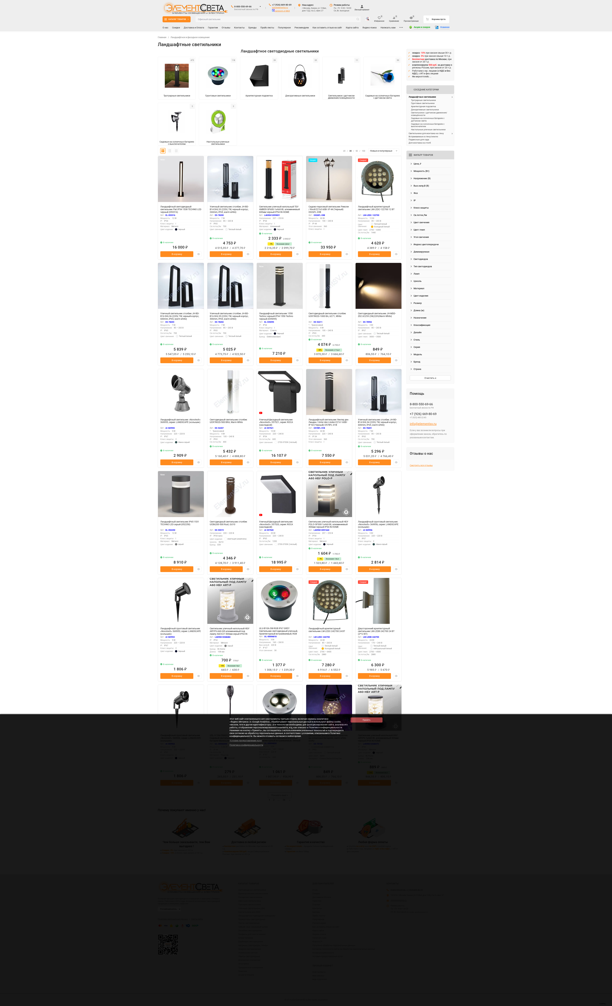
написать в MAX (282, 11)
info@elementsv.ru (280, 8)
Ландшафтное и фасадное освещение (190, 37)
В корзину (177, 254)
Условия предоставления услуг (245, 740)
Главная (162, 37)
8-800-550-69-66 (242, 6)
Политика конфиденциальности (246, 745)
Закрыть (607, 1004)
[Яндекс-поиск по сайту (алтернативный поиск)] (367, 19)
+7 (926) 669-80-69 (281, 5)
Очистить (429, 378)
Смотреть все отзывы (421, 465)
